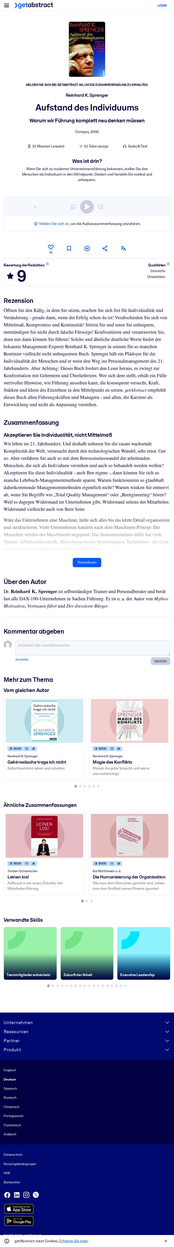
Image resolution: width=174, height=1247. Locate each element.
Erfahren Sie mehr (73, 1241)
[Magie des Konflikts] (129, 721)
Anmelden (22, 659)
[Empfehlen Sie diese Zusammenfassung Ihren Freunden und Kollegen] (105, 248)
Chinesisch (11, 1107)
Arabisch (10, 1134)
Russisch (10, 1097)
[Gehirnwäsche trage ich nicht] (44, 721)
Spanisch (10, 1088)
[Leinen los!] (44, 835)
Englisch (10, 1070)
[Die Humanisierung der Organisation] (129, 835)
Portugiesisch (14, 1116)
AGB (7, 1173)
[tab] (75, 786)
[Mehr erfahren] (47, 264)
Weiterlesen (87, 562)
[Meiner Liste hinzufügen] (87, 248)
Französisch (12, 1125)
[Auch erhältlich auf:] (123, 248)
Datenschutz (13, 1154)
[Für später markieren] (68, 248)
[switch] (87, 207)
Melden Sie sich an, (54, 224)
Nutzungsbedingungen (20, 1164)
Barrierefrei (12, 1182)
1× (35, 207)
